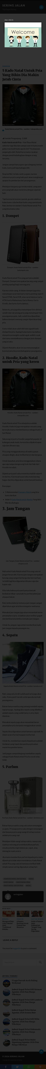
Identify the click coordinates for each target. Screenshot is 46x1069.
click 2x (10, 20)
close (6, 20)
